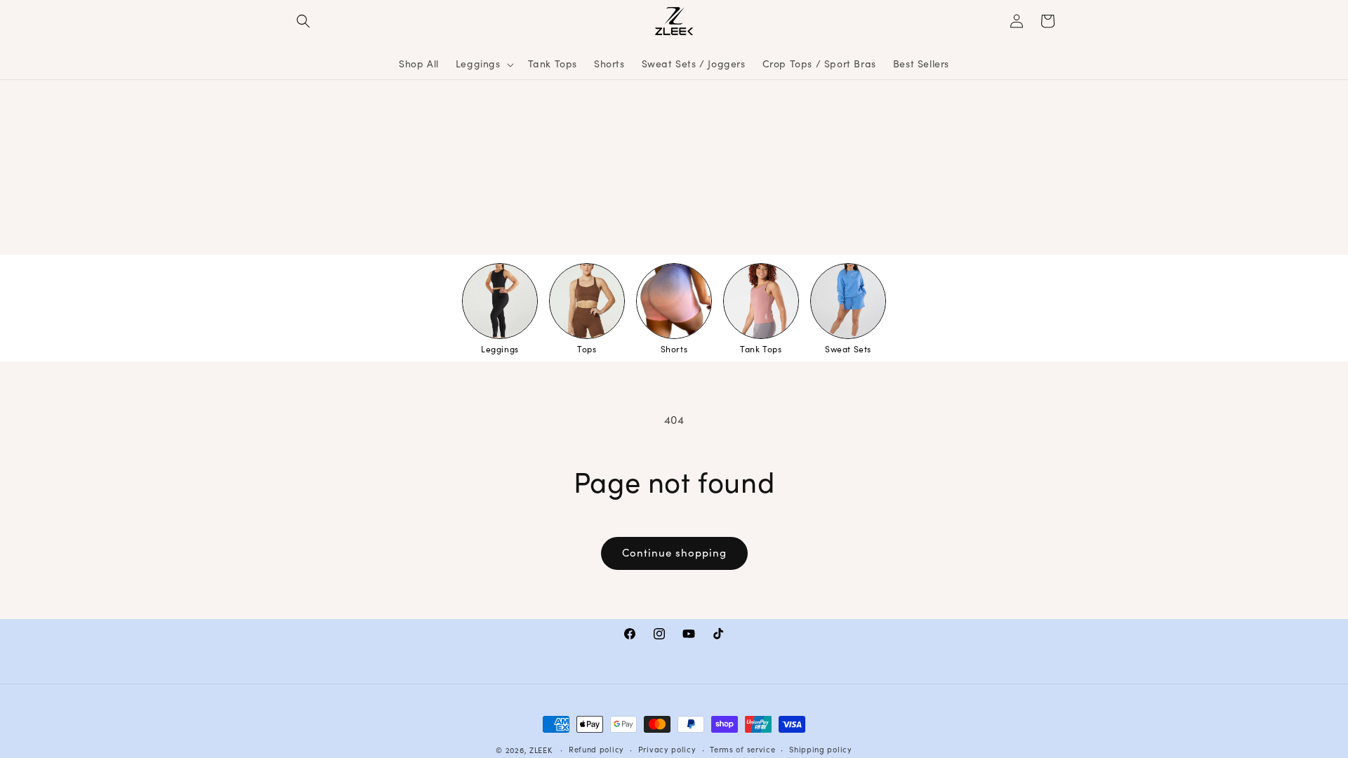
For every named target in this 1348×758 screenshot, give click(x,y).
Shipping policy (820, 749)
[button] (303, 21)
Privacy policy (667, 749)
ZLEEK (541, 750)
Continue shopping (674, 553)
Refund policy (596, 749)
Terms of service (742, 749)
